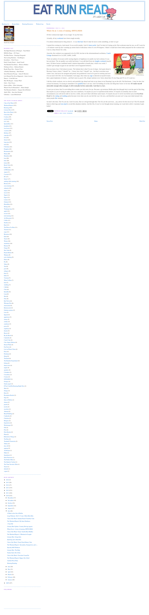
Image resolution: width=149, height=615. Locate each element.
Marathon (6, 156)
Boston (6, 183)
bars (5, 158)
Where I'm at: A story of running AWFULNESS (20, 529)
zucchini (6, 409)
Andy (5, 172)
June (9, 566)
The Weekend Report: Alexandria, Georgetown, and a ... (22, 545)
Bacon (6, 333)
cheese (6, 402)
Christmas (6, 147)
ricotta (6, 407)
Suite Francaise (8, 457)
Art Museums (7, 218)
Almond (6, 411)
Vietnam (6, 278)
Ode (5, 427)
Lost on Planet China (10, 349)
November (11, 500)
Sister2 (6, 140)
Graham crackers (8, 310)
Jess (5, 137)
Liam (5, 294)
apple (5, 211)
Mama (5, 154)
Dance (5, 259)
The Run (6, 439)
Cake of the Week (9, 103)
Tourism (6, 229)
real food (6, 119)
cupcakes (6, 135)
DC (5, 177)
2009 (7, 583)
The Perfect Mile (8, 460)
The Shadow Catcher (9, 462)
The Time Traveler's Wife (11, 464)
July (9, 511)
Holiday (6, 133)
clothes (6, 321)
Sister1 (6, 179)
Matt (5, 388)
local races (7, 128)
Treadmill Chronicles (10, 441)
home (5, 163)
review (6, 213)
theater (6, 331)
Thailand (6, 358)
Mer (5, 296)
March (10, 574)
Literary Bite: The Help (13, 550)
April (9, 572)
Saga (5, 397)
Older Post (142, 121)
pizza (5, 326)
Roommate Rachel (9, 395)
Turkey (6, 443)
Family (6, 167)
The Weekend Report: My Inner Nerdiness (18, 521)
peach (5, 404)
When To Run (8, 280)
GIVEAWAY (7, 379)
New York (6, 250)
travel (5, 193)
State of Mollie (8, 400)
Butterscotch (7, 308)
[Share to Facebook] (84, 111)
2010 (7, 495)
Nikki (5, 453)
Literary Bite (7, 110)
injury (5, 190)
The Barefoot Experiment (11, 361)
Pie (5, 262)
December (10, 498)
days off (6, 446)
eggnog (6, 448)
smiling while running (10, 181)
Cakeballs (6, 338)
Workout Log (39, 24)
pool (5, 269)
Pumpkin (6, 149)
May (9, 569)
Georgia (6, 381)
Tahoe (5, 264)
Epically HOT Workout (13, 547)
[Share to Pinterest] (86, 111)
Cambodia (7, 416)
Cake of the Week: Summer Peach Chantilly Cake (20, 518)
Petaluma (6, 354)
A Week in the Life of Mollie (15, 513)
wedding (6, 285)
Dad (5, 236)
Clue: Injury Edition (9, 342)
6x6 (5, 144)
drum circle (7, 365)
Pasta (5, 351)
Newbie (6, 223)
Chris (5, 289)
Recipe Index (15, 24)
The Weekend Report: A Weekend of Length (19, 534)
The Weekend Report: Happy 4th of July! (18, 558)
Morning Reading (12, 563)
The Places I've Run (9, 227)
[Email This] (78, 111)
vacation (6, 130)
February (10, 577)
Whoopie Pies (8, 303)
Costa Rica (7, 374)
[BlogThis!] (80, 111)
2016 (7, 480)
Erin (5, 273)
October (10, 503)
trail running (7, 216)
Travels (48, 24)
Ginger (6, 248)
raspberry (6, 328)
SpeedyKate (7, 124)
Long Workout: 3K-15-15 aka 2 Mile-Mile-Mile (20, 516)
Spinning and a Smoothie (14, 539)
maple (5, 367)
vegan (5, 471)
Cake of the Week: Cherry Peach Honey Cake (19, 542)
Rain (5, 393)
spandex (6, 370)
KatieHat (6, 292)
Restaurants (7, 151)
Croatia (6, 377)
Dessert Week (7, 345)
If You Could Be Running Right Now (14, 386)
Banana (6, 246)
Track (5, 239)
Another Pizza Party (12, 560)
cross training (7, 186)
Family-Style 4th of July (13, 553)
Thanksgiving (8, 209)
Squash (6, 315)
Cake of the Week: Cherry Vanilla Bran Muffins (20, 532)
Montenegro (7, 425)
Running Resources (27, 24)
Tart (5, 266)
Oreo (5, 299)
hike (5, 160)
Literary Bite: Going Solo (14, 537)
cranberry (6, 324)
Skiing (6, 206)
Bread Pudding (8, 414)
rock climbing (8, 257)
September (11, 506)
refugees (6, 271)
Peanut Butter (7, 252)
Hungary (6, 420)
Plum (5, 434)
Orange (6, 391)
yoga (5, 232)
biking (6, 363)
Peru (5, 430)
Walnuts (6, 255)
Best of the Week (8, 112)
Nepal (5, 195)
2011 (7, 493)
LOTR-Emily (7, 170)
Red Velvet (7, 301)
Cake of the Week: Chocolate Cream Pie (18, 555)
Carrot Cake (7, 340)
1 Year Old (10, 524)
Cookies (6, 117)
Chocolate (7, 114)
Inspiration (7, 423)
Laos (5, 312)
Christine (6, 418)
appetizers (7, 317)
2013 (7, 488)
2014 (7, 485)
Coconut (6, 174)
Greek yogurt (7, 384)
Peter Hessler (7, 432)
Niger (5, 197)
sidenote (6, 188)
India (5, 275)
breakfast (6, 126)
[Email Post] (75, 111)
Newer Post (50, 121)
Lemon (6, 200)
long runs (6, 142)
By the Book (7, 335)
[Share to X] (82, 111)
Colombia (6, 372)
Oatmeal (6, 202)
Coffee (6, 220)
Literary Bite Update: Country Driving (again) (19, 526)
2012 (7, 490)
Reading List (5, 24)
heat (60, 113)
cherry (5, 319)
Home (96, 121)
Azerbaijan (7, 450)
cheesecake (7, 305)
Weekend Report (8, 105)
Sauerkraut (7, 455)
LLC (5, 121)
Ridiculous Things (9, 437)
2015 (7, 482)
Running (69, 113)
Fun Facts (6, 347)
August (10, 508)
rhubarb (6, 469)
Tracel (5, 467)
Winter (6, 241)
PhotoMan (7, 204)
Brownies (6, 234)
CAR (5, 287)
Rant (64, 113)
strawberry (7, 243)
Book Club (7, 165)
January (10, 580)
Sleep (5, 356)
